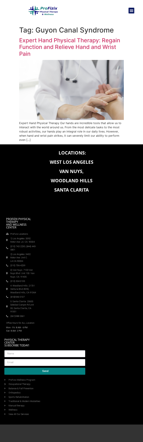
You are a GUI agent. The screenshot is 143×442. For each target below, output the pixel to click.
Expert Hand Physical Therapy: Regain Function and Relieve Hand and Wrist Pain (69, 47)
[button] (131, 10)
